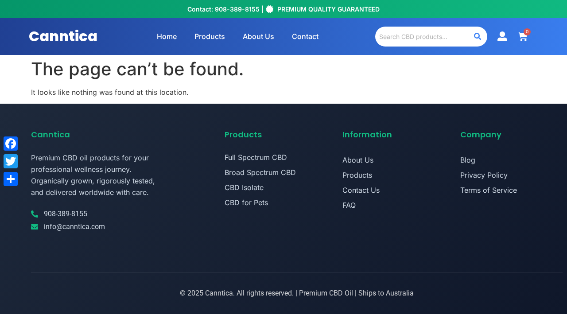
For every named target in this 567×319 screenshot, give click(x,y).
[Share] (10, 179)
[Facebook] (10, 143)
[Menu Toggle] (502, 36)
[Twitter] (10, 161)
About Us (258, 36)
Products (209, 36)
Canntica (63, 36)
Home (167, 36)
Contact (305, 36)
